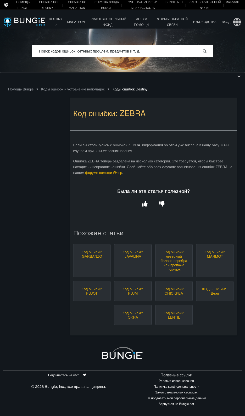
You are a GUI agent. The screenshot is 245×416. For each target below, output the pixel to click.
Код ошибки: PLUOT (92, 291)
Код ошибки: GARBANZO (92, 254)
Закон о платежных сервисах (176, 392)
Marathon (76, 21)
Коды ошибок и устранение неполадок (73, 88)
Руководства (205, 21)
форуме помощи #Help (103, 172)
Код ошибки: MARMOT (215, 254)
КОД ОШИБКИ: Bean (215, 291)
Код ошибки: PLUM (132, 291)
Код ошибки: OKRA (132, 315)
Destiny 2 (55, 22)
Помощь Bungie (20, 88)
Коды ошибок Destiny (130, 88)
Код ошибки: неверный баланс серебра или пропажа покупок (174, 260)
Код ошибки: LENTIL (174, 315)
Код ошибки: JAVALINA (132, 254)
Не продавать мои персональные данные (176, 398)
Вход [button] (226, 21)
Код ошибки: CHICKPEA (174, 291)
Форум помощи (141, 22)
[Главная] (25, 21)
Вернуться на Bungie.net (176, 403)
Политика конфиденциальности (176, 386)
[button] (145, 204)
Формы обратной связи (172, 22)
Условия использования (176, 380)
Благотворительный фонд (107, 22)
